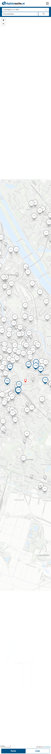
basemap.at (47, 747)
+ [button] (3, 20)
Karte (13, 751)
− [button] (3, 23)
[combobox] (25, 10)
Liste (37, 751)
